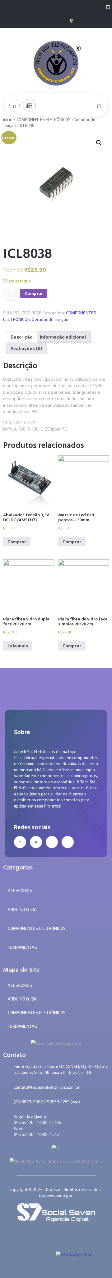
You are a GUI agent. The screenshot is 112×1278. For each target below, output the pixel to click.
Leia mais (17, 645)
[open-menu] (106, 6)
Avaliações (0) (26, 348)
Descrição (22, 336)
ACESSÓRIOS (20, 985)
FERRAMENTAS (22, 1026)
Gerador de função (50, 319)
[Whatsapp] (61, 20)
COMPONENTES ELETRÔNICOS (43, 119)
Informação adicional (63, 336)
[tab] (21, 337)
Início (7, 119)
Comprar (34, 293)
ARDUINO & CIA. (23, 998)
